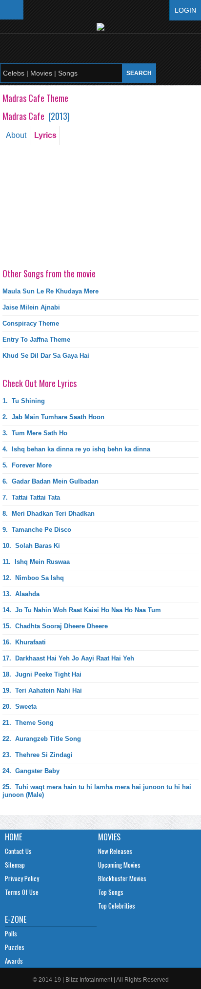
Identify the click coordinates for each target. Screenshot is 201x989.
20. (19, 706)
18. (41, 674)
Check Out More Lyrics (39, 383)
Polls (11, 933)
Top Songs (110, 892)
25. (96, 790)
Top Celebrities (116, 906)
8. (48, 513)
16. (24, 642)
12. (33, 578)
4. (76, 449)
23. (37, 754)
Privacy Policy (22, 878)
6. (50, 481)
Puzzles (14, 947)
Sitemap (15, 865)
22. (41, 738)
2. (53, 417)
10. (31, 545)
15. (55, 626)
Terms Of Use (22, 892)
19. (42, 690)
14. (81, 610)
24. (31, 771)
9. (36, 529)
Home (13, 837)
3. (34, 433)
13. (21, 594)
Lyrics (45, 135)
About (16, 135)
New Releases (115, 851)
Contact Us (18, 851)
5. (27, 465)
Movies (109, 837)
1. (23, 401)
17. (68, 658)
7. (31, 497)
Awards (14, 961)
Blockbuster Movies (122, 878)
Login (185, 10)
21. (28, 722)
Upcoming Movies (119, 865)
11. (36, 561)
